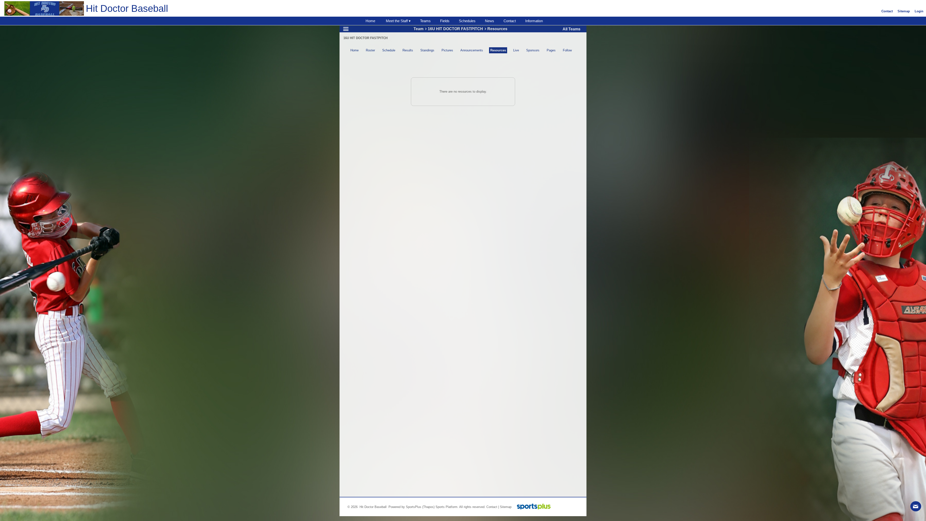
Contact (491, 507)
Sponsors (532, 50)
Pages (551, 50)
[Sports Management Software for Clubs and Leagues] (531, 507)
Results (407, 50)
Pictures (447, 50)
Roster (370, 50)
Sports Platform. (447, 507)
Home (354, 50)
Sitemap (505, 507)
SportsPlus (413, 507)
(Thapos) (428, 507)
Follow (567, 50)
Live (516, 50)
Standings (427, 50)
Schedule (388, 50)
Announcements (471, 50)
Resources (498, 50)
